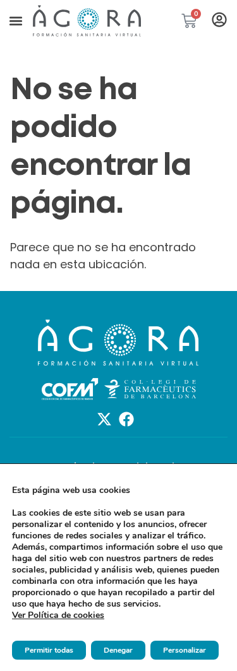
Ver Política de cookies (58, 615)
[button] (15, 20)
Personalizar (184, 650)
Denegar (118, 650)
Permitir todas (49, 650)
